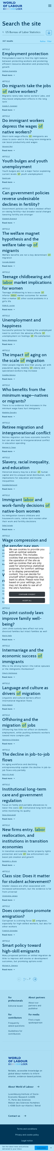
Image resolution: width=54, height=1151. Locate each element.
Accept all (27, 600)
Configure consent (27, 594)
